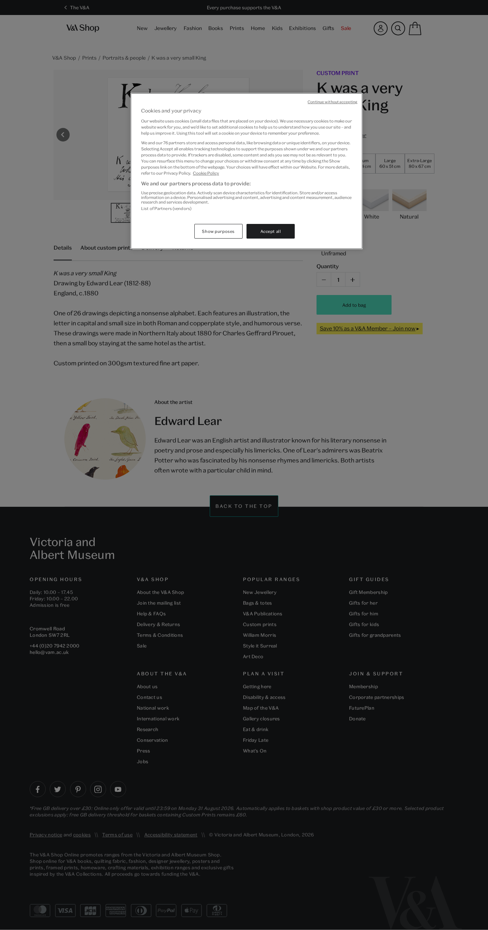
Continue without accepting (332, 102)
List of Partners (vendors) (166, 208)
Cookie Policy (206, 173)
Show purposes (218, 231)
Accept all (270, 231)
